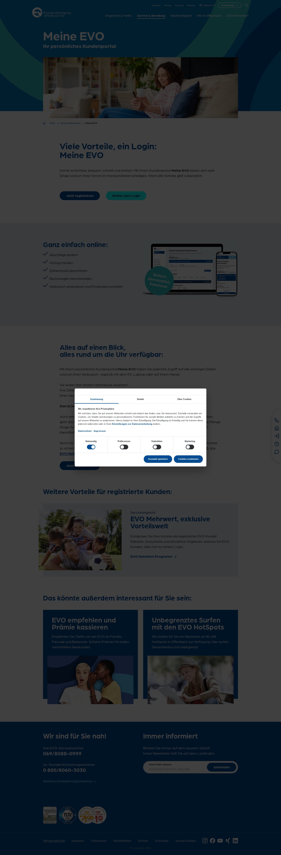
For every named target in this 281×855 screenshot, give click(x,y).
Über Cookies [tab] (184, 399)
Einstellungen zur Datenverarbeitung (132, 424)
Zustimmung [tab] (96, 399)
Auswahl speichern (158, 459)
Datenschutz (85, 431)
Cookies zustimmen (188, 459)
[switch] (124, 447)
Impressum (100, 431)
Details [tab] (140, 399)
